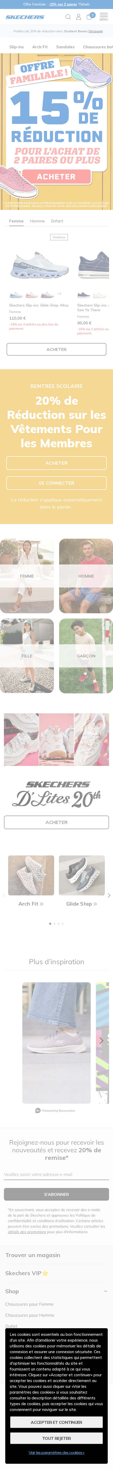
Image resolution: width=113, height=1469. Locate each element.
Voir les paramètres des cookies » (56, 1452)
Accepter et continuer (56, 1422)
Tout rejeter (56, 1438)
